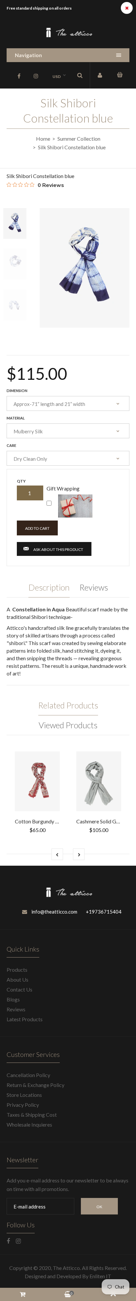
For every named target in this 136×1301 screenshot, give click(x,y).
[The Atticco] (68, 36)
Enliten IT (100, 1276)
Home (43, 138)
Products (17, 969)
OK (99, 1206)
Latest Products (25, 1019)
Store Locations (24, 1095)
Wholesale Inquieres (29, 1124)
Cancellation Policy (28, 1075)
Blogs (13, 999)
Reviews (94, 587)
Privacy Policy (23, 1105)
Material (16, 418)
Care (11, 445)
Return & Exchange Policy (35, 1085)
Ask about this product (58, 549)
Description (49, 587)
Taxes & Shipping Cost (32, 1114)
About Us (17, 979)
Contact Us (19, 989)
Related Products (68, 705)
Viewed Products (68, 725)
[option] (84, 268)
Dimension (17, 390)
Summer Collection (78, 138)
